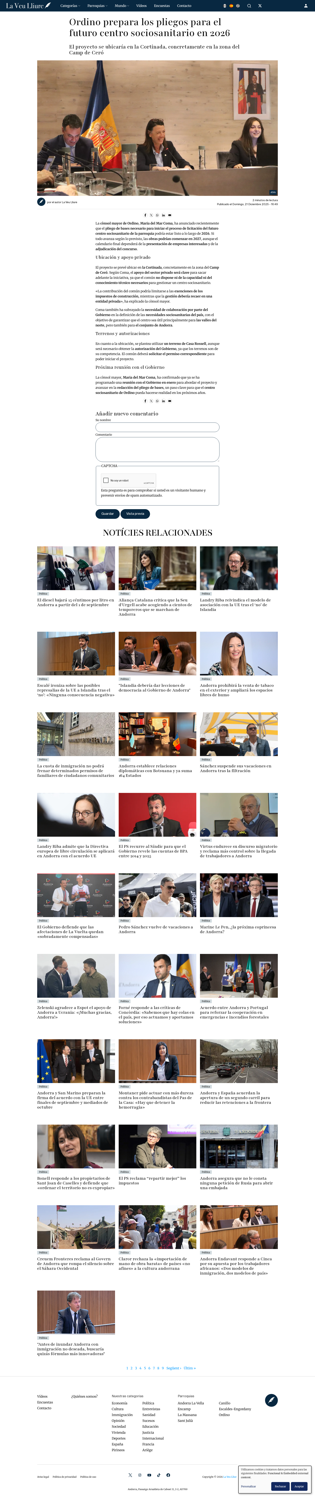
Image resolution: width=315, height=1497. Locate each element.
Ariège (147, 1450)
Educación (150, 1426)
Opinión (118, 1421)
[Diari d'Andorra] (28, 5)
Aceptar (299, 1486)
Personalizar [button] (248, 1486)
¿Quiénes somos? (84, 1396)
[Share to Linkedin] (163, 215)
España (117, 1444)
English (238, 6)
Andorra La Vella (191, 1403)
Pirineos (118, 1450)
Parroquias (96, 6)
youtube (149, 1475)
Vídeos (141, 6)
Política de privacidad (65, 1476)
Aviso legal (43, 1476)
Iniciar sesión (306, 6)
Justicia (148, 1432)
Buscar (249, 6)
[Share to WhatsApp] (157, 215)
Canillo (224, 1403)
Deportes (119, 1438)
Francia (148, 1444)
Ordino (224, 1415)
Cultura (118, 1409)
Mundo (120, 6)
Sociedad (119, 1426)
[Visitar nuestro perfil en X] (260, 6)
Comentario (104, 434)
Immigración (122, 1415)
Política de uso (88, 1476)
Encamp (184, 1409)
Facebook (168, 1475)
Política (148, 1403)
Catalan (224, 6)
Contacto (184, 6)
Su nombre (103, 420)
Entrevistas (151, 1409)
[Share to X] (151, 215)
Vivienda (119, 1432)
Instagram (140, 1475)
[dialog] (274, 1479)
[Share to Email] (169, 215)
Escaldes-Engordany (235, 1409)
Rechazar (280, 1486)
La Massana (187, 1415)
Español (231, 6)
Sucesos (148, 1421)
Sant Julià (185, 1421)
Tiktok (159, 1475)
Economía (119, 1403)
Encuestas (162, 6)
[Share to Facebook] (145, 215)
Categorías (69, 6)
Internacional (153, 1438)
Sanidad (148, 1415)
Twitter (130, 1475)
